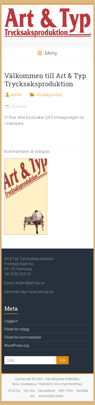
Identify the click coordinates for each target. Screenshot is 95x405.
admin (15, 94)
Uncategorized (49, 94)
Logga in (11, 321)
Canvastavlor (46, 391)
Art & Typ (14, 391)
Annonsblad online (50, 396)
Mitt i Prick (66, 391)
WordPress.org (16, 345)
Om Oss (29, 391)
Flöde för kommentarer (22, 337)
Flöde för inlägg (16, 329)
